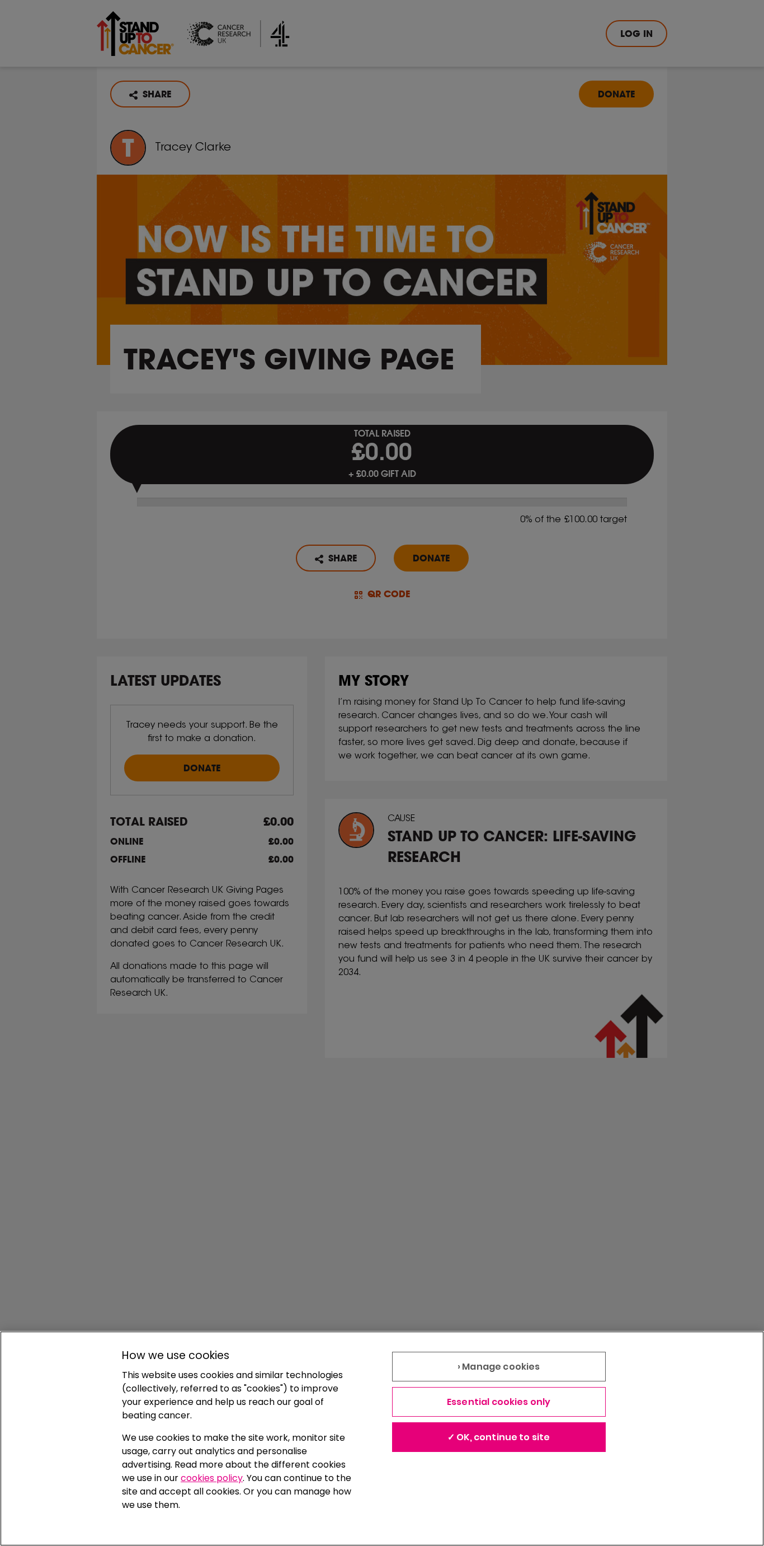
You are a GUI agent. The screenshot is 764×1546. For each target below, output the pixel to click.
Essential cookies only (499, 1401)
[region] (382, 1438)
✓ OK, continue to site (498, 1437)
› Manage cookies (499, 1366)
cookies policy (212, 1478)
